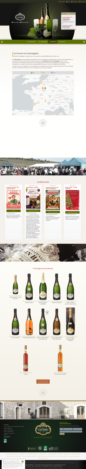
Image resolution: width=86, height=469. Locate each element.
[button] (45, 88)
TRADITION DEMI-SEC (42, 454)
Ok (22, 461)
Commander (53, 41)
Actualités (62, 41)
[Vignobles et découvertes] (45, 450)
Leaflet (53, 114)
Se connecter (64, 462)
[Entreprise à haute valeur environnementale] (40, 450)
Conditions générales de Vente (49, 462)
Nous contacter (42, 25)
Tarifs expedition (41, 462)
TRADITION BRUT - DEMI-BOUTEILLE (12, 454)
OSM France (71, 114)
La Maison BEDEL (31, 41)
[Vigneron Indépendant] (32, 450)
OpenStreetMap (61, 114)
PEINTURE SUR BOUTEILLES (43, 458)
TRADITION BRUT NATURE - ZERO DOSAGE (55, 454)
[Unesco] (54, 450)
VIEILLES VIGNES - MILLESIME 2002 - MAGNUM (45, 456)
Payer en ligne (28, 462)
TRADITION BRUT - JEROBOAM (32, 454)
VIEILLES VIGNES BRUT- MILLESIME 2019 (29, 456)
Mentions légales (34, 462)
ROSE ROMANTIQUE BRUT (75, 454)
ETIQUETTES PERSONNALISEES (74, 456)
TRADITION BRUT (22, 454)
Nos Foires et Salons (71, 462)
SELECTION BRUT (67, 454)
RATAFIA (56, 456)
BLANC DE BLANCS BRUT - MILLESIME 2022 (13, 456)
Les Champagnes (42, 41)
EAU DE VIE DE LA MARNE (63, 456)
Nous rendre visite (41, 28)
